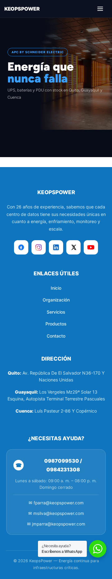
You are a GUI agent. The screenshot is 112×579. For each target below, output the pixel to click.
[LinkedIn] (56, 247)
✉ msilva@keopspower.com (56, 513)
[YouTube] (91, 247)
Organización (56, 299)
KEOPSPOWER (22, 9)
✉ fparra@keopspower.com (56, 502)
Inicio (56, 288)
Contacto (56, 336)
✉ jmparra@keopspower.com (56, 523)
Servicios (56, 312)
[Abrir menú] (100, 9)
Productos (56, 323)
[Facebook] (21, 247)
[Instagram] (38, 247)
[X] (73, 247)
